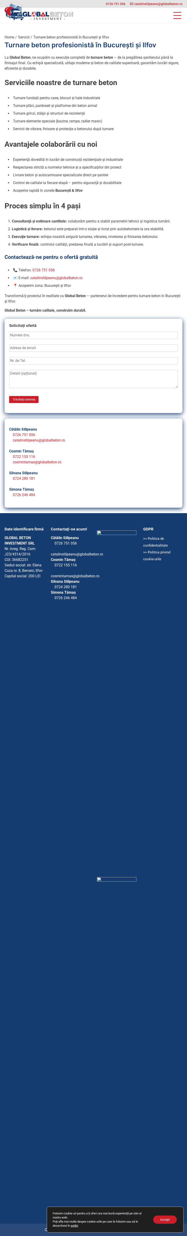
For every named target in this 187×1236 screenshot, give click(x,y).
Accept (165, 1219)
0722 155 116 (24, 456)
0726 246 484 (24, 495)
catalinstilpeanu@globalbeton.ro (158, 4)
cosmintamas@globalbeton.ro (37, 462)
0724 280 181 (24, 478)
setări (74, 1225)
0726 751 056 (115, 4)
